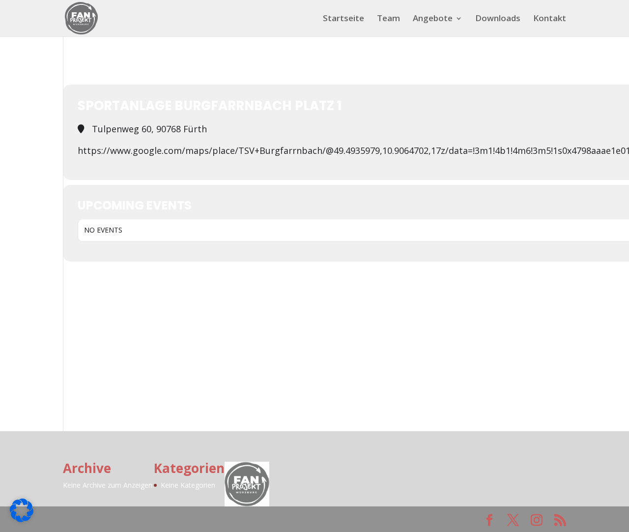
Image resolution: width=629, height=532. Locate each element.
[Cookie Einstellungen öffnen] (21, 519)
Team (388, 19)
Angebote (433, 19)
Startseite (343, 19)
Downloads (497, 19)
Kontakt (549, 19)
